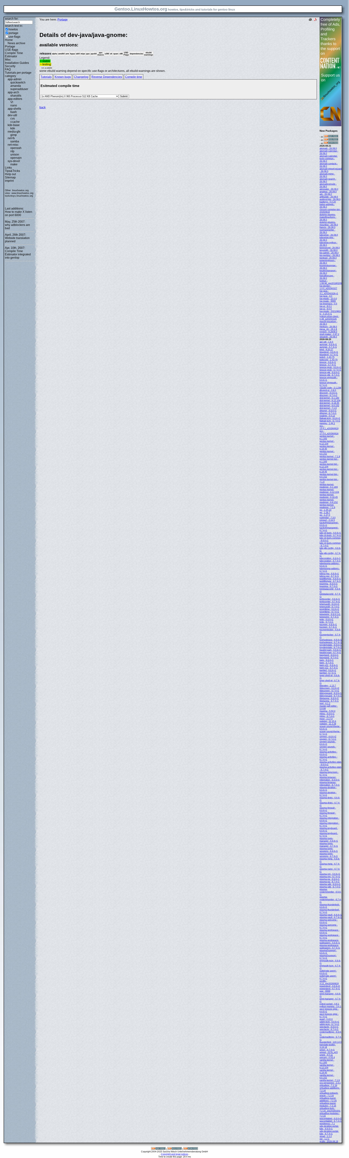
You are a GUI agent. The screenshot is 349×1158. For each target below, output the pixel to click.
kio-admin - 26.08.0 (329, 253)
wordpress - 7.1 (327, 1123)
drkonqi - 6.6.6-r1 (328, 410)
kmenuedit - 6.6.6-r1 (329, 604)
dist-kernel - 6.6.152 (329, 405)
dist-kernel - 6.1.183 (329, 398)
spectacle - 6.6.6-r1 (329, 1027)
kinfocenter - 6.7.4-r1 (330, 601)
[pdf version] (315, 19)
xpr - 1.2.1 (324, 1139)
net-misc (13, 144)
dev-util (12, 115)
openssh (15, 148)
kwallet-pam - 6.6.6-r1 (330, 650)
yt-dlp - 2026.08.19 (329, 1141)
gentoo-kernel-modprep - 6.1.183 (329, 485)
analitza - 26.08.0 (328, 191)
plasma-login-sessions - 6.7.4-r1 (329, 855)
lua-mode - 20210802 (330, 311)
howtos (13, 29)
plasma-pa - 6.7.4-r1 (330, 881)
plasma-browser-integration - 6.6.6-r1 (330, 778)
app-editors (15, 98)
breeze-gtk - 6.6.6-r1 (330, 372)
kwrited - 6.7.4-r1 (328, 673)
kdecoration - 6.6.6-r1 (330, 558)
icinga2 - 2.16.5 (327, 520)
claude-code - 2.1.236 (330, 387)
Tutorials (46, 76)
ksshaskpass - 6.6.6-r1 (331, 640)
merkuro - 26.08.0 (328, 326)
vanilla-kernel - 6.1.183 (327, 1061)
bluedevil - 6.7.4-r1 (329, 354)
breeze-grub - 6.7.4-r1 (330, 370)
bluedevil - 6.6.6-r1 (329, 352)
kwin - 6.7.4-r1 (327, 662)
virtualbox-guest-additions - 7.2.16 (328, 1099)
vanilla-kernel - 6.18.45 (327, 1071)
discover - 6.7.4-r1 (328, 395)
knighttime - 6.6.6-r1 (329, 609)
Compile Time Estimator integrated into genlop (18, 254)
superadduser (19, 89)
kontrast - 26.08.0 (328, 258)
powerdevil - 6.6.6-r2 (330, 986)
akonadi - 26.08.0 (328, 148)
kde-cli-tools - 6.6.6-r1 (330, 533)
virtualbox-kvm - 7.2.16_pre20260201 (330, 1109)
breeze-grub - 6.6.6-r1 (330, 367)
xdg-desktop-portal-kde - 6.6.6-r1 (329, 1127)
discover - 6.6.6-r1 (328, 393)
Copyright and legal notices (174, 1154)
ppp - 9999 (325, 991)
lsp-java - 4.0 (326, 296)
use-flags (14, 36)
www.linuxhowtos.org (22, 193)
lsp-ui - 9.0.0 (326, 309)
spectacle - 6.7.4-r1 (329, 1029)
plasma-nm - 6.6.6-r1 (330, 874)
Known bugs (63, 76)
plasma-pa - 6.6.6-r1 (330, 879)
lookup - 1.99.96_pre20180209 (331, 282)
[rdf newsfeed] (331, 136)
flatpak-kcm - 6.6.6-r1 (330, 418)
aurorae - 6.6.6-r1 (328, 344)
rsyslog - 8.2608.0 (328, 331)
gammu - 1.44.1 (327, 423)
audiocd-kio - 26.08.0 (330, 199)
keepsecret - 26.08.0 (330, 247)
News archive (16, 43)
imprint (9, 180)
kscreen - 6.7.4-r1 (328, 627)
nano (13, 105)
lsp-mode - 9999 (328, 301)
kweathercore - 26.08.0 (327, 277)
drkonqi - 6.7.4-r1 (328, 413)
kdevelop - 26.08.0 (329, 235)
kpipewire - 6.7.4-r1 (329, 617)
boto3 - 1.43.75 (327, 357)
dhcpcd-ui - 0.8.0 (328, 390)
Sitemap (10, 177)
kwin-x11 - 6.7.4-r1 (329, 668)
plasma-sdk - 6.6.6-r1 (330, 884)
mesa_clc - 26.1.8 (328, 329)
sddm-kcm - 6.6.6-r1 (329, 1022)
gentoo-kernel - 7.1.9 (330, 456)
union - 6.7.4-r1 (327, 1050)
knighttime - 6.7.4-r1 (329, 612)
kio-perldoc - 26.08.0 (330, 255)
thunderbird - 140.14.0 (331, 1042)
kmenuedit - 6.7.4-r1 (329, 606)
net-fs (11, 138)
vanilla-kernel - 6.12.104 (327, 1066)
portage (13, 33)
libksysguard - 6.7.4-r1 (331, 696)
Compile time (133, 76)
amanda (15, 85)
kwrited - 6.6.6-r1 (328, 670)
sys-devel (14, 161)
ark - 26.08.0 (326, 194)
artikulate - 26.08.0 (329, 197)
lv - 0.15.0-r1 (326, 314)
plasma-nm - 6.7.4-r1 (330, 876)
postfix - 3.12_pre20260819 (329, 982)
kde (12, 128)
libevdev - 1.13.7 (328, 685)
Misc (8, 59)
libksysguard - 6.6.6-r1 (331, 693)
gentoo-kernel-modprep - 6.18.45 (329, 496)
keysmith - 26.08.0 (329, 250)
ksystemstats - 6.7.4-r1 (331, 647)
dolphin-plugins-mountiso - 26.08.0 (329, 223)
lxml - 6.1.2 (325, 703)
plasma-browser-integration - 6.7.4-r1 (330, 783)
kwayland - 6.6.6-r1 (329, 655)
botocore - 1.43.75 (329, 359)
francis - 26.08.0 (327, 227)
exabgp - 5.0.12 (327, 415)
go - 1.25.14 (325, 510)
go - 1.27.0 (325, 515)
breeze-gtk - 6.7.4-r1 (330, 375)
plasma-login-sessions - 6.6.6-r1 (329, 849)
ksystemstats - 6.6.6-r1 (331, 645)
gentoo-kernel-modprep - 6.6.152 (329, 501)
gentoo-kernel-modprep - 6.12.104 (329, 490)
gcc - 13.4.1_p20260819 (329, 427)
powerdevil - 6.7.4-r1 (330, 988)
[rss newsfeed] (331, 140)
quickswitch (17, 82)
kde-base (14, 125)
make (13, 164)
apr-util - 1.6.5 (326, 342)
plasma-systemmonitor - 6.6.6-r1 (330, 892)
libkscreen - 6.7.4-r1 (329, 690)
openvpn (16, 157)
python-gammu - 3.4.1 (330, 1006)
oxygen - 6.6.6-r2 (328, 736)
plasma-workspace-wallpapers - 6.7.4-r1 (330, 946)
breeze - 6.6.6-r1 (328, 362)
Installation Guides (17, 62)
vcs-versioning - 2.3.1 (330, 1083)
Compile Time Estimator (14, 54)
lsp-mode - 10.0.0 (328, 298)
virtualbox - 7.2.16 (328, 1085)
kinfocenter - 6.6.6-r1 (330, 599)
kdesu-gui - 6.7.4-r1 (329, 576)
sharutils (15, 95)
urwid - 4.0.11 (326, 1055)
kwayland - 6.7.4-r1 (329, 657)
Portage (10, 46)
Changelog (81, 76)
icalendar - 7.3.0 (328, 517)
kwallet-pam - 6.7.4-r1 (330, 652)
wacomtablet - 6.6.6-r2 (331, 1118)
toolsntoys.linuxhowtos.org (19, 195)
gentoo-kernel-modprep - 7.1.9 (327, 506)
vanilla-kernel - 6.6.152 (327, 1076)
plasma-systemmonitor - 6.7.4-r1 (330, 899)
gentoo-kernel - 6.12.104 (327, 442)
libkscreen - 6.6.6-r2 (329, 688)
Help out (10, 174)
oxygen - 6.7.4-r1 (328, 739)
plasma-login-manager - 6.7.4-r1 (329, 844)
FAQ (8, 69)
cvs (12, 118)
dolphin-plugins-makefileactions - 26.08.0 (328, 217)
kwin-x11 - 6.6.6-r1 (329, 665)
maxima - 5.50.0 (327, 711)
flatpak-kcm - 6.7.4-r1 (330, 421)
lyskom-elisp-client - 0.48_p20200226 (329, 317)
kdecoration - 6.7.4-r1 (330, 561)
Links (8, 167)
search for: (11, 18)
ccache (15, 121)
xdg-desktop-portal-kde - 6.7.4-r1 (329, 1132)
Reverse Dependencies (106, 76)
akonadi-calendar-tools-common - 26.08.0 (329, 158)
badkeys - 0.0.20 (328, 202)
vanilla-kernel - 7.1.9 (330, 1080)
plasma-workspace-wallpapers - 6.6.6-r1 (330, 941)
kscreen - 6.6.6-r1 (328, 624)
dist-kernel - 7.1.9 (328, 408)
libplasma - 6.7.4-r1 (329, 701)
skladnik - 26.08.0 (328, 337)
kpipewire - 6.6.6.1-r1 (330, 614)
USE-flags (11, 49)
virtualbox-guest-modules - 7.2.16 (328, 1104)
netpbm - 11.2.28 (328, 724)
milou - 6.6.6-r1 (327, 713)
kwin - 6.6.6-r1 (327, 660)
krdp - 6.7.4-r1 (326, 622)
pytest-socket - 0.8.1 (329, 1004)
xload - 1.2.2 (326, 1136)
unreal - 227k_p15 (329, 1052)
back (42, 107)
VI (11, 102)
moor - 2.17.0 (326, 718)
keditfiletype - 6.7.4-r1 (330, 581)
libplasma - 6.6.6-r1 (329, 698)
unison (14, 154)
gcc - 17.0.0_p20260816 (329, 432)
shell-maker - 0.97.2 (329, 334)
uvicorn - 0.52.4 (327, 1057)
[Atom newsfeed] (331, 143)
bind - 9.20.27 (326, 349)
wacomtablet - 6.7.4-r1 (331, 1121)
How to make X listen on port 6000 (18, 213)
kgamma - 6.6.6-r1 (329, 584)
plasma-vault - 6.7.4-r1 (331, 917)
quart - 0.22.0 (326, 1019)
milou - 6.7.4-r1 (327, 716)
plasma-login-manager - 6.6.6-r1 (329, 839)
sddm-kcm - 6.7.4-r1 (329, 1024)
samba (14, 141)
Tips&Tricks (12, 170)
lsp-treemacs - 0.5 (328, 303)
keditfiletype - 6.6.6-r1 (330, 578)
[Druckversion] (310, 19)
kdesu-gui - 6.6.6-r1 (329, 573)
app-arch (13, 92)
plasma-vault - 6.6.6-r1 (331, 915)
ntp (12, 151)
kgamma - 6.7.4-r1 (329, 586)
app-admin (14, 79)
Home (9, 39)
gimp (13, 134)
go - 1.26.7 (325, 512)
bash (13, 111)
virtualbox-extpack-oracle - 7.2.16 (329, 1094)
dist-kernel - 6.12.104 (330, 400)
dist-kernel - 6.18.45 (329, 403)
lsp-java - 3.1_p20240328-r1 (329, 292)
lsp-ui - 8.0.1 (326, 306)
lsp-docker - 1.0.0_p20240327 (328, 287)
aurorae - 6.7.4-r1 (328, 347)
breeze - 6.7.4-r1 (328, 365)
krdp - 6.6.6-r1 (326, 619)
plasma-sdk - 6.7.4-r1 (330, 887)
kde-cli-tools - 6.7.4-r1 (330, 535)
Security (10, 66)
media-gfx (14, 131)
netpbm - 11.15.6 (328, 721)
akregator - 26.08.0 (329, 189)
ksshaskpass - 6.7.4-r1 (331, 642)
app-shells (14, 108)
